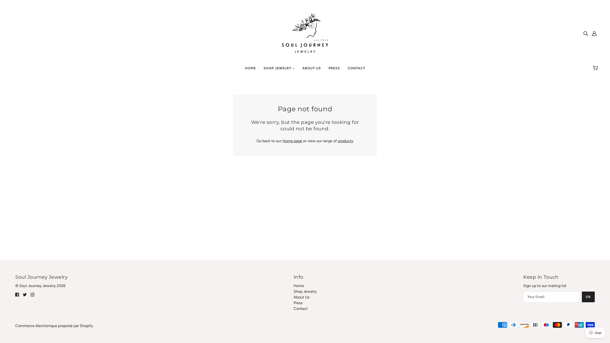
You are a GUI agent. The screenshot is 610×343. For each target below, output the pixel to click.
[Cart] (596, 68)
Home (299, 285)
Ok (588, 297)
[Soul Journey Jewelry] (305, 33)
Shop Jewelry (305, 291)
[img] (585, 33)
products (345, 141)
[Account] (594, 33)
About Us (301, 297)
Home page (292, 141)
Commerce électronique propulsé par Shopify (54, 325)
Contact (301, 308)
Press (298, 303)
